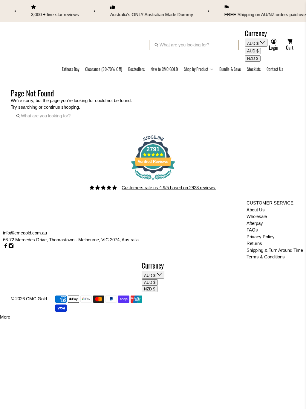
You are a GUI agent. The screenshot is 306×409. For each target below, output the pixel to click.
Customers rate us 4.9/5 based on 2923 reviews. (169, 187)
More (5, 316)
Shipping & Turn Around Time (275, 250)
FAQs (252, 229)
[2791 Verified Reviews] (153, 181)
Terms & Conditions (266, 256)
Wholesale (257, 216)
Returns (254, 243)
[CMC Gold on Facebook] (5, 246)
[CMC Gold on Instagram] (11, 246)
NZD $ (252, 58)
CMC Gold (37, 298)
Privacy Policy (261, 236)
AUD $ (253, 43)
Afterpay (255, 223)
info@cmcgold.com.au (25, 232)
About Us (256, 209)
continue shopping (61, 107)
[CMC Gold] (27, 39)
